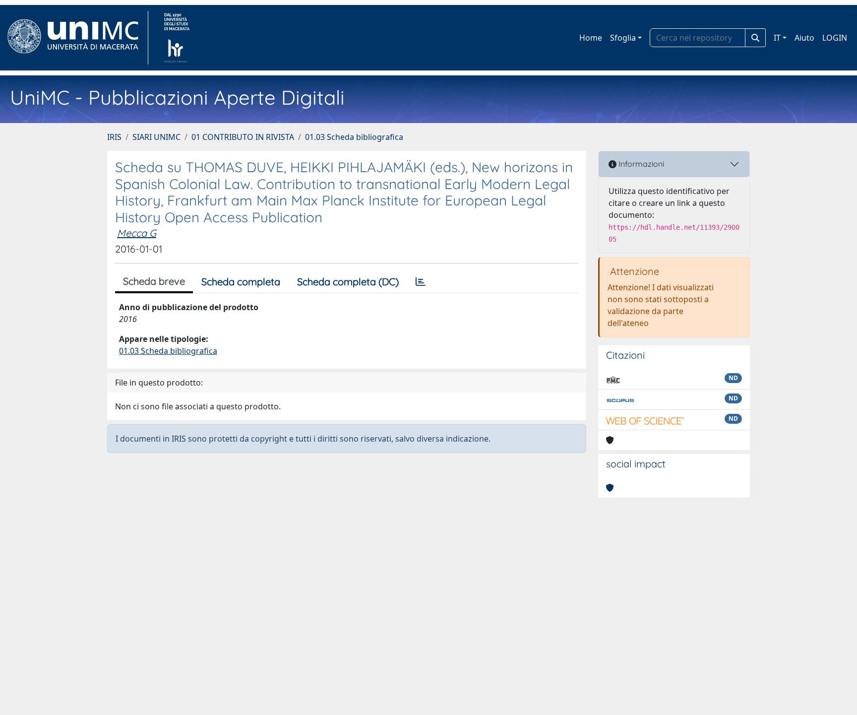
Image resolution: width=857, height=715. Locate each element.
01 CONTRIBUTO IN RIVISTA (242, 136)
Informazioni (640, 164)
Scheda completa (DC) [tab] (348, 281)
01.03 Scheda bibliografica (354, 136)
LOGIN (834, 37)
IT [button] (777, 37)
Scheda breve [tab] (154, 281)
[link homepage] (77, 38)
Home (590, 37)
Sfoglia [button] (623, 37)
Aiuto (804, 37)
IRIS (114, 136)
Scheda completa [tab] (240, 281)
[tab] (420, 281)
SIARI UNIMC (156, 136)
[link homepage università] (176, 38)
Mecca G (136, 233)
